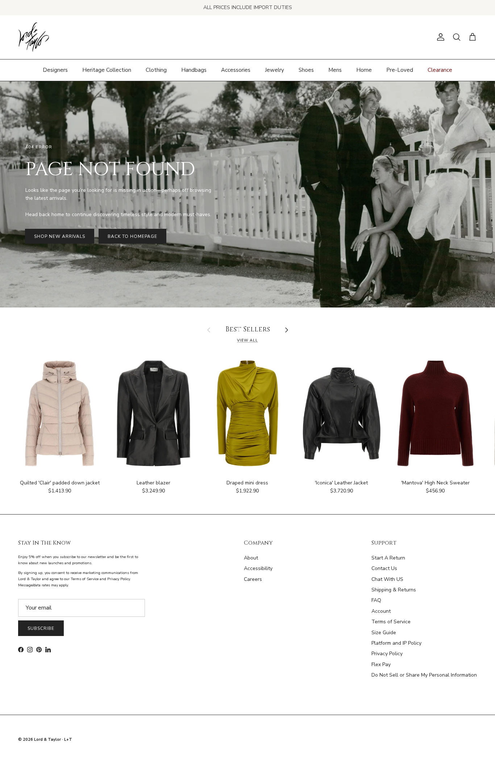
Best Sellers (247, 330)
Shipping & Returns (393, 589)
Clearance (440, 70)
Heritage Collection (106, 70)
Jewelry (274, 70)
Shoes (306, 70)
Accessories (235, 70)
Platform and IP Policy (396, 643)
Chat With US (387, 579)
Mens (335, 70)
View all (247, 340)
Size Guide (383, 632)
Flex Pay (381, 664)
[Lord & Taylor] (33, 37)
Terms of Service (391, 621)
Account (381, 611)
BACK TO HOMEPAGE (132, 236)
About (251, 557)
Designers (55, 70)
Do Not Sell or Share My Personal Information (424, 675)
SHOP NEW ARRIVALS (59, 236)
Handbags (194, 70)
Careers (253, 579)
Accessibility (258, 568)
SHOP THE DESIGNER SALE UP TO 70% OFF (248, 7)
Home (364, 70)
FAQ (376, 600)
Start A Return (388, 557)
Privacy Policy (387, 653)
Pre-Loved (399, 70)
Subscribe (41, 628)
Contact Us (384, 568)
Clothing (156, 70)
